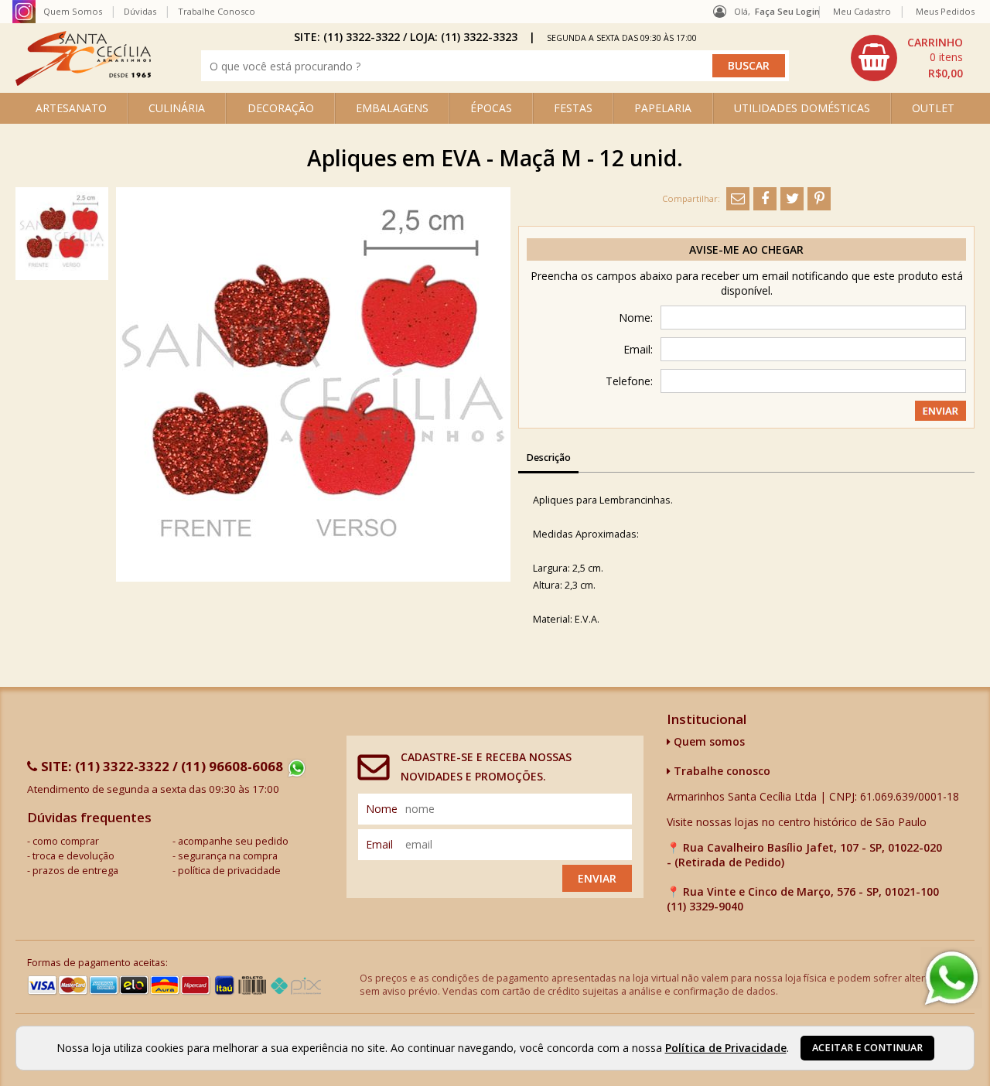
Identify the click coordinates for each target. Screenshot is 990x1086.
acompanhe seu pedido (233, 841)
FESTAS (573, 108)
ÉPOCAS (491, 108)
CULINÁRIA (176, 108)
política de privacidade (229, 870)
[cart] (909, 58)
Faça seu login (787, 11)
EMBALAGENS (392, 108)
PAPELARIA (662, 108)
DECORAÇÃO (281, 108)
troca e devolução (73, 855)
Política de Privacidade (726, 1047)
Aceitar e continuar (867, 1047)
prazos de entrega (75, 870)
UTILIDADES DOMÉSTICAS (802, 108)
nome (382, 808)
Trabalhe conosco (720, 770)
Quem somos (708, 741)
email (379, 844)
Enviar (597, 878)
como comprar (65, 841)
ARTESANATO (71, 108)
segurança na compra (228, 855)
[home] (83, 81)
